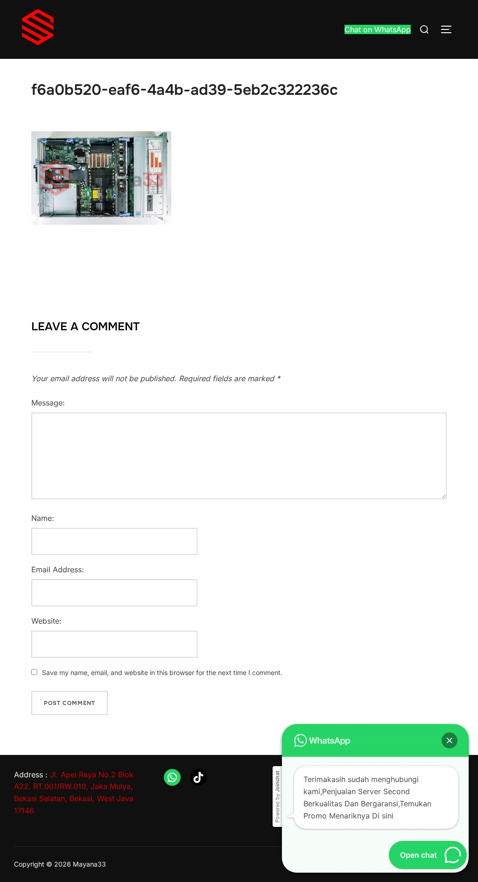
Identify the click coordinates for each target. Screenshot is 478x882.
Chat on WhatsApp (377, 29)
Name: (42, 518)
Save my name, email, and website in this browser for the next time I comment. (162, 672)
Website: (46, 621)
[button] (449, 740)
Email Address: (57, 569)
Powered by (277, 797)
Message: (48, 402)
